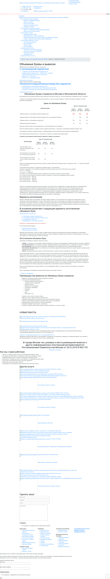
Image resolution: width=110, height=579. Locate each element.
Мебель (67, 17)
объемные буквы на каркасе (29, 228)
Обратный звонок (38, 6)
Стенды (42, 541)
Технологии (37, 17)
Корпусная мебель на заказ (28, 55)
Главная (21, 17)
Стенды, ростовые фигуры (47, 544)
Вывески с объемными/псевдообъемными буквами (37, 29)
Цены (54, 17)
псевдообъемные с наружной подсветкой (32, 220)
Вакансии (62, 17)
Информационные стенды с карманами (34, 35)
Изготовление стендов (27, 32)
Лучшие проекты (44, 530)
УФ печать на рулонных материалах (33, 51)
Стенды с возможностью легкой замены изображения (37, 39)
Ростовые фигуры (28, 43)
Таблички (42, 542)
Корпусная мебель (26, 544)
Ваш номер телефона (5, 567)
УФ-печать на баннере (27, 538)
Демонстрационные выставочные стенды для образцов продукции (41, 37)
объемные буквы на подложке (29, 230)
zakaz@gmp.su (25, 11)
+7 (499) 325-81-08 (26, 8)
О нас (24, 17)
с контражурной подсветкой (29, 219)
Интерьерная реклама (74, 2)
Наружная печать (28, 54)
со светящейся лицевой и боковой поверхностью (35, 217)
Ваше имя (2, 562)
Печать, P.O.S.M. (73, 3)
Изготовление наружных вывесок (29, 19)
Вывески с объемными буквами (32, 20)
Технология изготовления (26, 80)
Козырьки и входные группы (31, 25)
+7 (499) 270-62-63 (26, 6)
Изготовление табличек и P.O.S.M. (29, 40)
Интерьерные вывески (46, 539)
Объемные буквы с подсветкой (27, 213)
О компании (77, 528)
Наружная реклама (74, 0)
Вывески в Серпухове (64, 546)
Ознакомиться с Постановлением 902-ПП (43, 335)
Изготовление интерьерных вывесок (30, 28)
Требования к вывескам (46, 17)
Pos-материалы (44, 545)
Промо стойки (27, 45)
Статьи (88, 528)
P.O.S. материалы (28, 46)
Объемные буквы (44, 531)
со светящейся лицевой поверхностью (32, 216)
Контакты (57, 17)
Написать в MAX (48, 11)
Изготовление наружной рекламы (39, 59)
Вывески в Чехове (26, 551)
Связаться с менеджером (26, 273)
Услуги (27, 17)
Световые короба (28, 22)
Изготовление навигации (30, 42)
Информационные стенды (30, 34)
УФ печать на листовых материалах (33, 49)
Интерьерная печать (29, 52)
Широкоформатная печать (28, 48)
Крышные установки (29, 26)
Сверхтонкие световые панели (31, 31)
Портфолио (21, 16)
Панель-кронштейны (29, 23)
